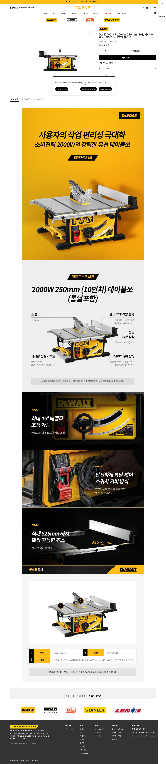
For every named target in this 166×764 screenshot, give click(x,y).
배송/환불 (38, 99)
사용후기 (26, 99)
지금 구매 (127, 57)
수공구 (82, 739)
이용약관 (98, 732)
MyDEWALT (84, 753)
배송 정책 (98, 736)
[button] (155, 8)
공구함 (82, 743)
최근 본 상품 (162, 16)
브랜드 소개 (69, 729)
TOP (162, 19)
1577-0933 (95, 696)
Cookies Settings (62, 89)
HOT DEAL (84, 750)
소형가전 (83, 746)
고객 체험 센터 (116, 732)
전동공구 (83, 729)
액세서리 (83, 736)
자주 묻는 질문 (116, 736)
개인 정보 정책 (100, 729)
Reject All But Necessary (88, 89)
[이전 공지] (4, 2)
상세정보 (14, 99)
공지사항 (115, 739)
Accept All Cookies (105, 89)
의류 (81, 732)
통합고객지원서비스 (118, 729)
